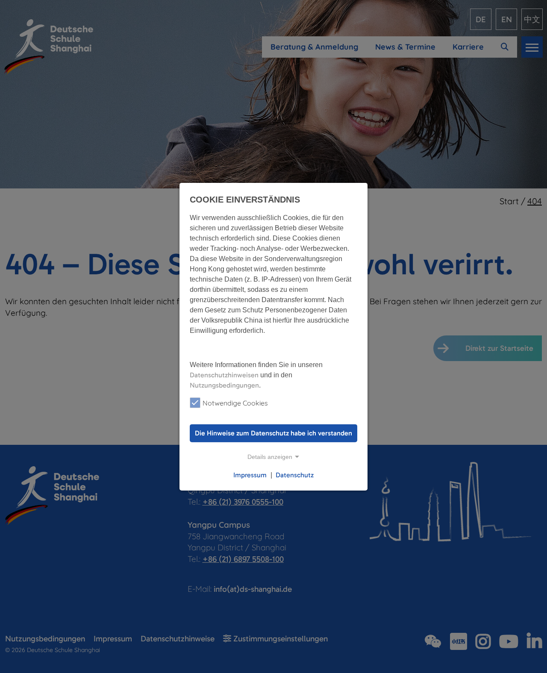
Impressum (250, 475)
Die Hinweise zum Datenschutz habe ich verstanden (273, 433)
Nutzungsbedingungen (224, 385)
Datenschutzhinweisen (224, 374)
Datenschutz (295, 475)
